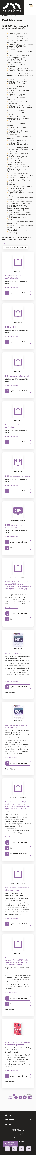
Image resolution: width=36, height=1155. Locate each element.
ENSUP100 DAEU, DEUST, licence (20, 157)
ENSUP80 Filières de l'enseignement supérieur (16, 189)
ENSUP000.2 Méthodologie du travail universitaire (19, 62)
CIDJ (7, 281)
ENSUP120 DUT (14, 161)
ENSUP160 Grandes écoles (18, 173)
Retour (13, 15)
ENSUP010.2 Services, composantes (15, 87)
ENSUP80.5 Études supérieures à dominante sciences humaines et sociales (20, 214)
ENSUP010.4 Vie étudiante (18, 131)
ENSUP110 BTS (13, 159)
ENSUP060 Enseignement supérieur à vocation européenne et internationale (20, 149)
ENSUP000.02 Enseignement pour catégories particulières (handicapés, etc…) (19, 40)
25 (16, 1097)
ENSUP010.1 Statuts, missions (19, 68)
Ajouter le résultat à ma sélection (16, 247)
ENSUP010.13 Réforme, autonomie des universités (17, 80)
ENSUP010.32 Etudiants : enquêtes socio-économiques (18, 117)
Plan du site (18, 1138)
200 (30, 1097)
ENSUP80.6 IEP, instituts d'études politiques (17, 219)
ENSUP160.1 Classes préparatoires (20, 175)
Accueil (5, 15)
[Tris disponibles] (5, 244)
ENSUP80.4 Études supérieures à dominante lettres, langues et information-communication (20, 209)
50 (20, 1097)
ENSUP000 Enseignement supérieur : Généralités (18, 34)
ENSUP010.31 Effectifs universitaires (15, 113)
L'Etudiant (9, 1048)
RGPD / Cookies (18, 1130)
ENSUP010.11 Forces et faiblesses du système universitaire (20, 71)
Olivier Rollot (25, 1048)
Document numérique (18, 854)
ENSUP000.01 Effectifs (16, 37)
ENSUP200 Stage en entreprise (20, 186)
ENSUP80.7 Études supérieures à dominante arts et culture (20, 222)
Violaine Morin (10, 893)
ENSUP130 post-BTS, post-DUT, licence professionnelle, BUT (19, 163)
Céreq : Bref (10, 582)
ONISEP (8, 656)
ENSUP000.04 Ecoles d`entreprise (15, 49)
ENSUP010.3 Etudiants (16, 111)
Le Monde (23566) (16, 895)
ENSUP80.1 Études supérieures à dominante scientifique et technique (20, 194)
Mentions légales (18, 1134)
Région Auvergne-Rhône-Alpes (17, 968)
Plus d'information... (11, 287)
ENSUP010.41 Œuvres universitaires (15, 134)
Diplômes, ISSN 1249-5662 (14, 660)
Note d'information (13, 802)
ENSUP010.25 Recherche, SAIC (19, 105)
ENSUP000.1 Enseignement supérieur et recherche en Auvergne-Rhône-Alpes (18, 57)
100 (25, 1097)
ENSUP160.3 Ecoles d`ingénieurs (20, 181)
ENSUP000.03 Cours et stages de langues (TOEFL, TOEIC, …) (20, 45)
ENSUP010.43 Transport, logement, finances (16, 141)
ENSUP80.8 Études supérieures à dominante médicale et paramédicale (20, 227)
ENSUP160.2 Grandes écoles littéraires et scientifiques (18, 178)
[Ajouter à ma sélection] (7, 293)
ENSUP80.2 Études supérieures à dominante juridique (20, 198)
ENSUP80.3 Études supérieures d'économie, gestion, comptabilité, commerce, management (19, 203)
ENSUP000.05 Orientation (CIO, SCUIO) (19, 52)
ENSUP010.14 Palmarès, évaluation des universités (16, 84)
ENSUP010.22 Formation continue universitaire (17, 95)
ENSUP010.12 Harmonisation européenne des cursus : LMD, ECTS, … (20, 75)
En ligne (13, 548)
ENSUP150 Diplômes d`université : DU (20, 171)
